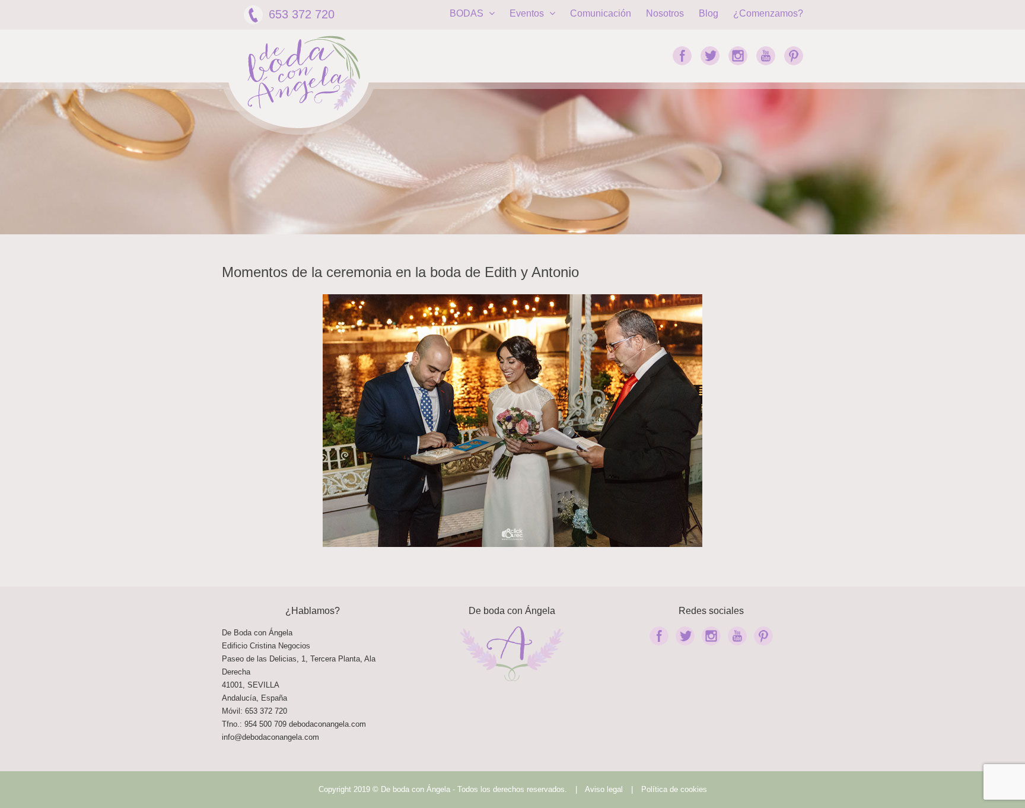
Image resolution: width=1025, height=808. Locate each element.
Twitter (710, 55)
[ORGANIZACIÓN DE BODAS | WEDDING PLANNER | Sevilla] (303, 73)
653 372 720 (302, 14)
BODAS (468, 13)
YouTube (765, 55)
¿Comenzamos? (768, 13)
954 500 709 (265, 724)
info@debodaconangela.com (270, 737)
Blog (708, 13)
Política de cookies (674, 789)
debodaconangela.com (327, 724)
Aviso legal (604, 789)
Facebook (682, 55)
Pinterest (793, 55)
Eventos (528, 13)
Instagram (737, 55)
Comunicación (600, 13)
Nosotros (665, 13)
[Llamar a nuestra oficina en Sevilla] (288, 724)
